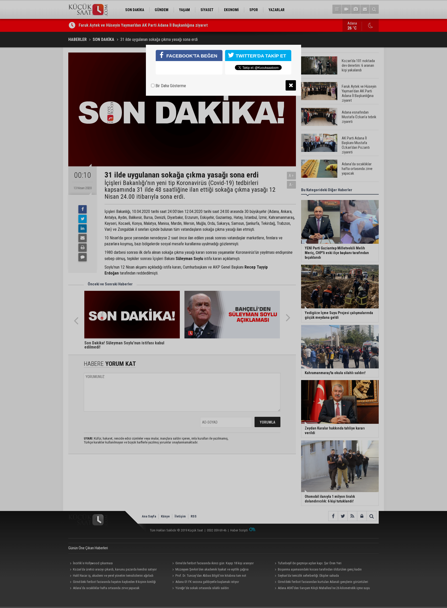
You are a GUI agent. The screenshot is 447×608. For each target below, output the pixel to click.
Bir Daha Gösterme (170, 85)
